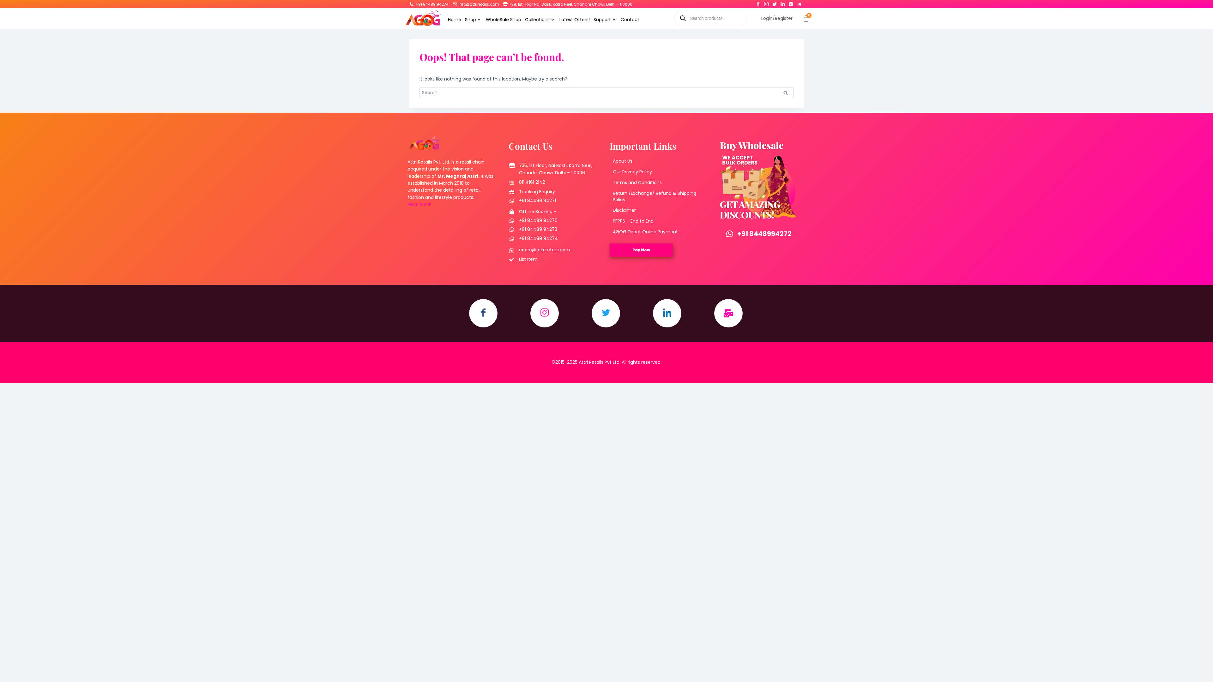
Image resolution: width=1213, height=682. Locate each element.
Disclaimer (624, 210)
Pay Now (641, 250)
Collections (537, 19)
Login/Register (777, 18)
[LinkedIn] (782, 3)
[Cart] (806, 18)
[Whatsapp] (791, 3)
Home (454, 19)
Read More (419, 204)
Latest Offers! (574, 19)
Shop (470, 19)
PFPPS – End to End (633, 221)
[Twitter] (774, 3)
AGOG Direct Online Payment (645, 232)
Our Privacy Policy (632, 172)
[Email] (728, 313)
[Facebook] (758, 3)
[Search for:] (606, 92)
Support (602, 19)
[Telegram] (799, 3)
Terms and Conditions (637, 182)
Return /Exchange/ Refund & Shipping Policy (654, 196)
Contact (630, 19)
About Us (622, 161)
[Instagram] (766, 3)
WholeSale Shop (503, 19)
